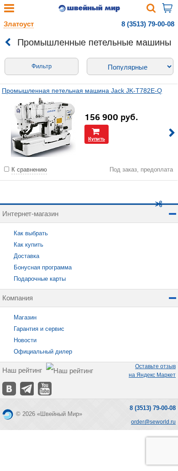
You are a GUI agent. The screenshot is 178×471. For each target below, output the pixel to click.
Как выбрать (31, 233)
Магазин (25, 317)
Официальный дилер (43, 351)
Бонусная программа (43, 267)
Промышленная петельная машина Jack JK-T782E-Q (82, 90)
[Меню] (9, 10)
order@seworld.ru (153, 422)
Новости (25, 340)
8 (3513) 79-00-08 (147, 24)
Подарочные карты (40, 278)
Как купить (28, 244)
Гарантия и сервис (39, 328)
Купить (96, 138)
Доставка (26, 256)
